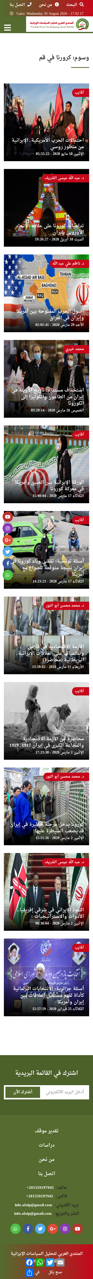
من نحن (45, 5)
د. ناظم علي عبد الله (68, 263)
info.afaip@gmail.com (47, 1205)
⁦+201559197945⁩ (47, 1188)
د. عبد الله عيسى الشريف (64, 178)
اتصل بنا (17, 5)
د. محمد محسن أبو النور (65, 605)
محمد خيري (74, 349)
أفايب (79, 92)
